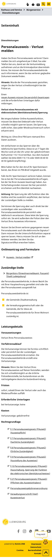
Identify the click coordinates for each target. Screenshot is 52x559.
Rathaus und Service (11, 9)
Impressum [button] (36, 544)
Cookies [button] (20, 550)
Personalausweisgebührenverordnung (28, 488)
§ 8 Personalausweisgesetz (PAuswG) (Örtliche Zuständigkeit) (28, 449)
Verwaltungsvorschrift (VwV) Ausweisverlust (24, 496)
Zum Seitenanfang (46, 553)
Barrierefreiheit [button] (34, 550)
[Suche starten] (43, 4)
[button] (8, 3)
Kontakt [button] (37, 553)
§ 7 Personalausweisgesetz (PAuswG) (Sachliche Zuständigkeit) (28, 440)
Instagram (24, 531)
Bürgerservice (33, 9)
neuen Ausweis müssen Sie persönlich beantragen (25, 97)
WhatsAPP (31, 531)
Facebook (17, 531)
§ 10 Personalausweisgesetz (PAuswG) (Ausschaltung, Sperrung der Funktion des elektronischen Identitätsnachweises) (30, 470)
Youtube (49, 531)
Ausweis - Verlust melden (18, 257)
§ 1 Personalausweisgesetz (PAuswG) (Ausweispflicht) (28, 431)
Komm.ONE (20, 544)
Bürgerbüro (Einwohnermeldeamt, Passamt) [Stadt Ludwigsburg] (27, 275)
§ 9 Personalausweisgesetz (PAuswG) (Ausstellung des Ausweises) (28, 459)
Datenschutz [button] (35, 547)
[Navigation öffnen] (49, 4)
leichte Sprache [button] (33, 4)
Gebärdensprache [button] (28, 4)
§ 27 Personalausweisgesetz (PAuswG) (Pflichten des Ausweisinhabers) (28, 481)
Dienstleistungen (11, 12)
